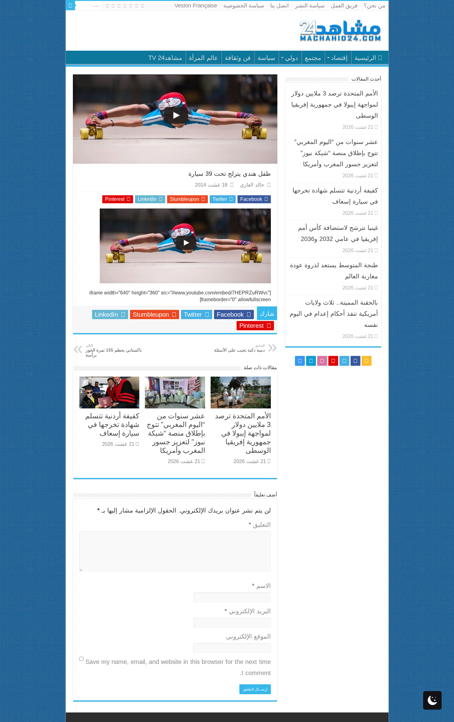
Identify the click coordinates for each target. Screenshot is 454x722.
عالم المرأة (203, 57)
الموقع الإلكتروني (248, 636)
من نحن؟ (374, 5)
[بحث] (70, 5)
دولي (291, 57)
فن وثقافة (238, 57)
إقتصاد (339, 57)
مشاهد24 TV (165, 57)
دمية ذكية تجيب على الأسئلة (239, 348)
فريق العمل (344, 5)
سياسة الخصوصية (243, 5)
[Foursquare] (113, 6)
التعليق (260, 524)
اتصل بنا (279, 5)
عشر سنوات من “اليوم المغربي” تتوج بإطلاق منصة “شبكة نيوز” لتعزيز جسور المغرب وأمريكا (176, 433)
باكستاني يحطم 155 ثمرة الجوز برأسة (114, 350)
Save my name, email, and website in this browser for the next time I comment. (178, 667)
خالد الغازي (252, 185)
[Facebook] (136, 6)
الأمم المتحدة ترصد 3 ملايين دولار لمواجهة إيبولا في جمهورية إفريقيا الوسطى (243, 433)
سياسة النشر (310, 5)
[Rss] (142, 6)
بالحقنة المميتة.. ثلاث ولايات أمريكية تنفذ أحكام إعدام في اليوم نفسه (334, 313)
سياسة (266, 57)
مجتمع (313, 57)
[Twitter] (130, 6)
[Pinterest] (125, 6)
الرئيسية (365, 57)
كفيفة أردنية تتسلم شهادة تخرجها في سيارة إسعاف (112, 424)
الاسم (261, 585)
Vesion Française (195, 5)
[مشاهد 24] (340, 30)
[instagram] (107, 6)
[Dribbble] (119, 6)
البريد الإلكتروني (248, 611)
